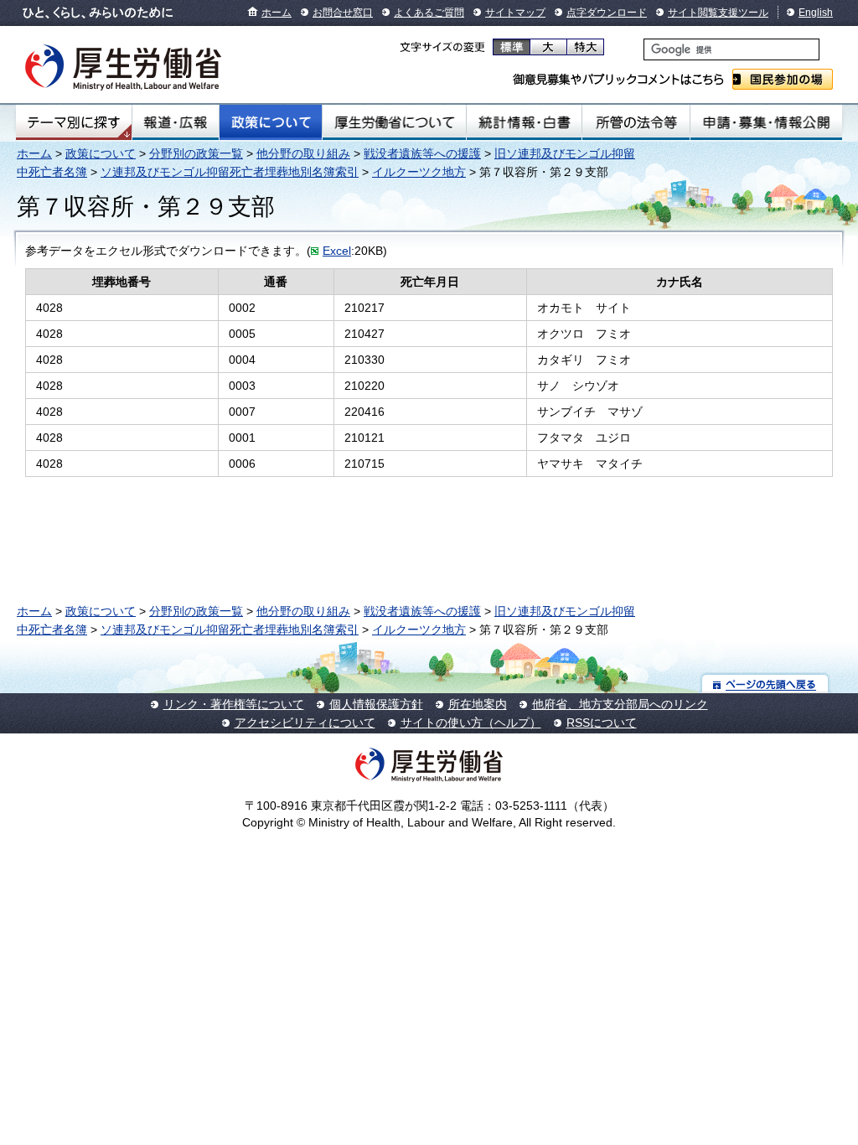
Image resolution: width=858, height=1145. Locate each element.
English (816, 12)
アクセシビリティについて (305, 722)
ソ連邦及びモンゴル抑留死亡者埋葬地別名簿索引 (230, 172)
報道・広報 (175, 122)
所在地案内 (477, 704)
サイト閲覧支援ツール (718, 12)
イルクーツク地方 (419, 172)
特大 (585, 46)
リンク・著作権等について (233, 704)
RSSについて (601, 722)
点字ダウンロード (606, 12)
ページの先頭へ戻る (765, 683)
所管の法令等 (635, 122)
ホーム (276, 12)
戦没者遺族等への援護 (422, 153)
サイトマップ (515, 12)
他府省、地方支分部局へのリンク (620, 704)
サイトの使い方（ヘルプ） (471, 722)
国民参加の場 (782, 79)
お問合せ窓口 (343, 12)
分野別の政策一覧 (196, 153)
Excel (337, 250)
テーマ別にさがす (74, 122)
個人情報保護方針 (376, 704)
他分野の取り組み (303, 153)
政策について (271, 122)
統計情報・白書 (524, 122)
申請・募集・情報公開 (766, 122)
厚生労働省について (395, 122)
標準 (512, 46)
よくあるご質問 (429, 12)
